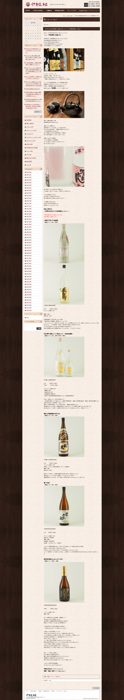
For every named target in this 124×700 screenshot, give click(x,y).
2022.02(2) (28, 198)
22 (37, 35)
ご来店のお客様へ (33, 691)
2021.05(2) (28, 221)
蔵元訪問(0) (29, 161)
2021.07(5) (28, 216)
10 (26, 33)
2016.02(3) (28, 276)
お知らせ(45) (29, 144)
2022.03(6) (28, 195)
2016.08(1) (28, 271)
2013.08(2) (28, 305)
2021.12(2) (28, 203)
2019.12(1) (28, 255)
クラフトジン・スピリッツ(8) (33, 137)
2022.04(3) (28, 193)
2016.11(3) (28, 266)
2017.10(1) (28, 258)
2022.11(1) (28, 174)
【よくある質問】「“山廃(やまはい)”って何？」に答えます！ (34, 77)
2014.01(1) (28, 300)
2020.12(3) (28, 232)
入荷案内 (52, 691)
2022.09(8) (28, 180)
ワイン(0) (28, 165)
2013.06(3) (28, 310)
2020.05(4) (28, 250)
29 (37, 38)
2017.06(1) (28, 260)
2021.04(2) (28, 224)
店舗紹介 (40, 691)
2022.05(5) (28, 190)
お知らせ (58, 676)
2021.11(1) (28, 206)
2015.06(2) (28, 292)
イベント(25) (29, 151)
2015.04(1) (28, 297)
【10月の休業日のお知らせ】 (33, 89)
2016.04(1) (28, 273)
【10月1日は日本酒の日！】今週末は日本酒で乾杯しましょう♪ (34, 100)
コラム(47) (28, 154)
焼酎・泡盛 (46, 676)
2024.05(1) (28, 172)
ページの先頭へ (96, 688)
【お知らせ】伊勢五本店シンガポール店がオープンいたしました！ (33, 50)
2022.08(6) (28, 182)
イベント (52, 676)
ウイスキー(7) (29, 133)
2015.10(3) (28, 284)
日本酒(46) (28, 120)
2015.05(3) (28, 294)
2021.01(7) (28, 229)
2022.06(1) (28, 187)
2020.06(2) (28, 247)
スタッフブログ (70, 15)
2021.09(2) (28, 211)
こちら (62, 671)
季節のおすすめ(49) (31, 158)
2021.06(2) (28, 219)
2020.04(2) (28, 253)
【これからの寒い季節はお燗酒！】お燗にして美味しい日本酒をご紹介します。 (33, 57)
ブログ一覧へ (38, 112)
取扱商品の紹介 (46, 691)
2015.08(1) (28, 287)
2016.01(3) (28, 279)
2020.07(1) (28, 245)
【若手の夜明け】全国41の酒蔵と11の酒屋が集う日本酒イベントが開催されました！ (33, 94)
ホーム (64, 15)
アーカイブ (28, 169)
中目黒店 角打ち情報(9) (32, 147)
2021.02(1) (28, 227)
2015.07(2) (28, 289)
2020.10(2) (28, 237)
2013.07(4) (28, 307)
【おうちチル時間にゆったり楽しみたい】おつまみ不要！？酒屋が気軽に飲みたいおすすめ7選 (34, 83)
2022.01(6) (28, 200)
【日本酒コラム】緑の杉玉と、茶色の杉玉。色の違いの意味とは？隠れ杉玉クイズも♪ (33, 106)
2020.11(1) (28, 234)
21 (35, 35)
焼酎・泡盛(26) (30, 123)
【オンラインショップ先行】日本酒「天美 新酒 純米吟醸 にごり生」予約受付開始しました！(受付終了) (34, 70)
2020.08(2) (28, 242)
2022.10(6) (28, 177)
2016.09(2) (28, 268)
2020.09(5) (28, 240)
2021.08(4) (28, 214)
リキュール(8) (29, 127)
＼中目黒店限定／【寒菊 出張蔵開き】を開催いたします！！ (33, 63)
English (65, 691)
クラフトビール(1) (30, 140)
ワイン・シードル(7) (31, 130)
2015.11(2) (28, 281)
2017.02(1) (28, 263)
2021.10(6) (28, 208)
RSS (27, 317)
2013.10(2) (28, 302)
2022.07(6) (28, 185)
